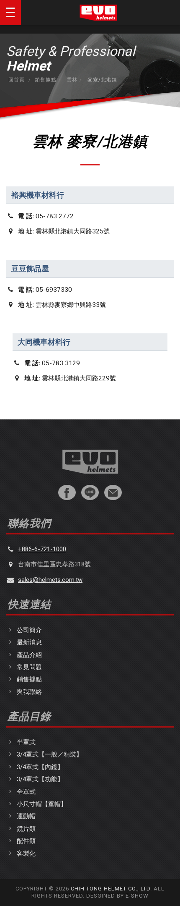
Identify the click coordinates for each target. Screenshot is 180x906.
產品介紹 (29, 655)
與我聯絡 (29, 692)
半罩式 (26, 742)
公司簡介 (29, 630)
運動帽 (26, 816)
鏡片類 (26, 829)
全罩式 (26, 792)
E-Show (137, 896)
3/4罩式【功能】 (40, 779)
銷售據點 (46, 80)
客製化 (26, 853)
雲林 (71, 80)
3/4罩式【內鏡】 (40, 767)
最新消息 (29, 642)
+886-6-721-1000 (42, 549)
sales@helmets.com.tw (50, 580)
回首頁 (16, 80)
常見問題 (29, 667)
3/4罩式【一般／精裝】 (49, 754)
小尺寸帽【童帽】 (42, 804)
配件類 (26, 841)
